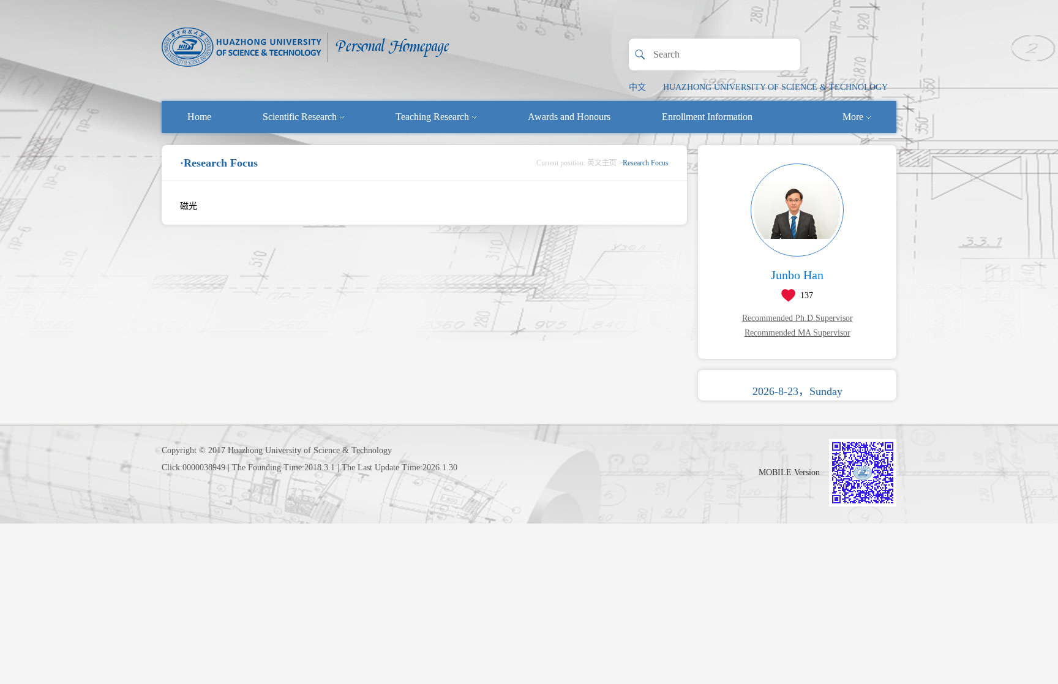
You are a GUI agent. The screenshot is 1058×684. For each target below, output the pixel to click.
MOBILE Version (789, 472)
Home (199, 116)
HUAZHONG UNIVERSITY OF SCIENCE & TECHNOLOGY (775, 87)
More (852, 116)
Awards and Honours (569, 116)
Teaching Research (432, 116)
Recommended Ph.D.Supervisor (797, 318)
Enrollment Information (707, 116)
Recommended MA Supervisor (797, 332)
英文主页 (602, 163)
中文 (637, 87)
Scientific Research (300, 116)
